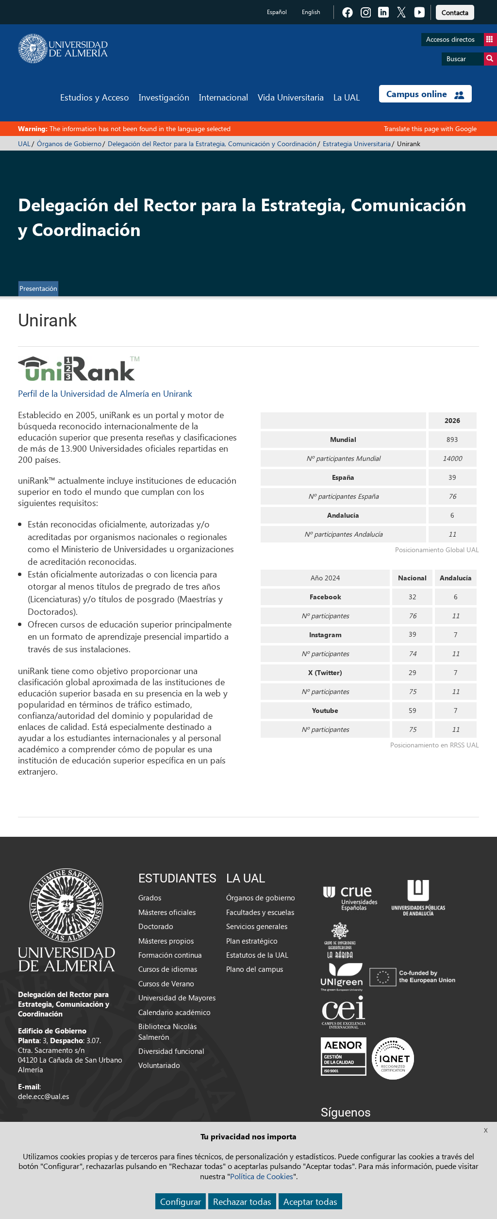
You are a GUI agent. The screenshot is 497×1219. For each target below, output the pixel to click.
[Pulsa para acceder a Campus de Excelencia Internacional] (345, 1013)
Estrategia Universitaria (357, 143)
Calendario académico (174, 1012)
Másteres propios (166, 941)
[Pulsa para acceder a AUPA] (418, 896)
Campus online (417, 94)
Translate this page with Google (430, 128)
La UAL (346, 97)
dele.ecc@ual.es (43, 1096)
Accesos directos (450, 39)
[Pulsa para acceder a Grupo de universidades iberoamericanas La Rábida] (340, 939)
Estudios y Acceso (94, 97)
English (311, 12)
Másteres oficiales (167, 912)
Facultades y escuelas (260, 912)
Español (277, 12)
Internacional (223, 97)
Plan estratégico (252, 941)
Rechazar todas (242, 1201)
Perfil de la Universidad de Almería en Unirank (105, 393)
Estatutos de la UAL (257, 955)
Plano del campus (254, 969)
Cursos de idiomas (167, 969)
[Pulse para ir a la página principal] (63, 48)
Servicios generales (256, 926)
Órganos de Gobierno (69, 143)
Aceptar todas (310, 1201)
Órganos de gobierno (260, 897)
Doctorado (155, 926)
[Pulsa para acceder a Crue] (350, 896)
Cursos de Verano (166, 983)
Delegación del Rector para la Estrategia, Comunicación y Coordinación (212, 143)
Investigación (164, 97)
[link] (455, 11)
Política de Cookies (261, 1176)
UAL (24, 143)
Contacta (455, 12)
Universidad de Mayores (176, 997)
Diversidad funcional (171, 1051)
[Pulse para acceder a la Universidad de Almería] (66, 919)
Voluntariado (159, 1065)
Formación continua (170, 955)
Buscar (456, 58)
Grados (149, 897)
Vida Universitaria (291, 97)
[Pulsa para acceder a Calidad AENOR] (367, 1058)
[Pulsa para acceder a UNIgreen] (390, 976)
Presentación (38, 288)
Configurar (180, 1201)
